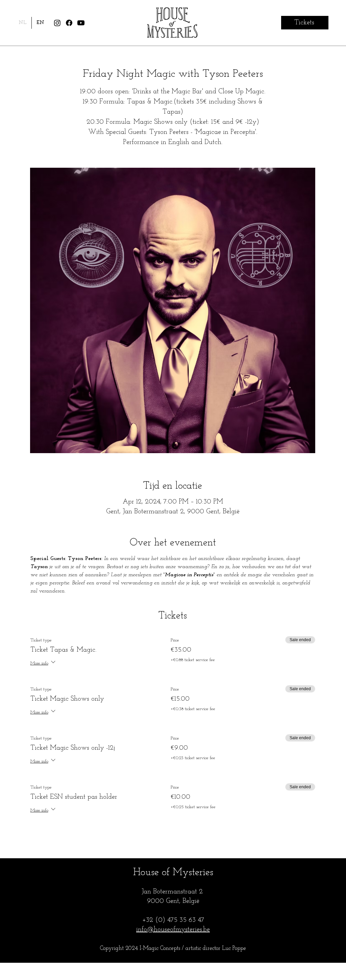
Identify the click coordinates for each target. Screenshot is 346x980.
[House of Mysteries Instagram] (57, 23)
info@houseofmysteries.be (173, 929)
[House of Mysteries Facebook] (69, 23)
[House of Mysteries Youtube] (81, 23)
